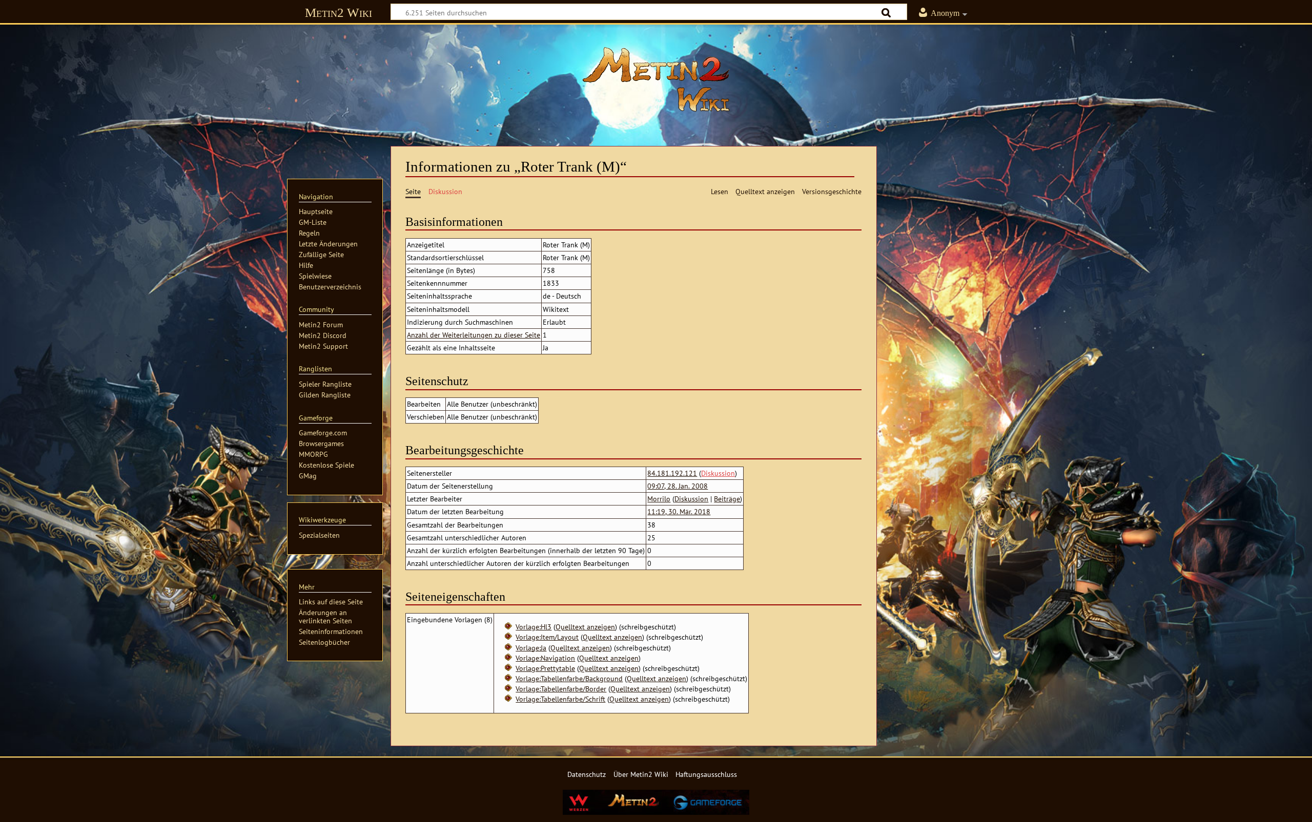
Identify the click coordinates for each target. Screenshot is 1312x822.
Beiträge (727, 498)
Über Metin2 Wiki (640, 774)
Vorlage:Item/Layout (547, 637)
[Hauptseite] (656, 79)
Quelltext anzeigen (585, 626)
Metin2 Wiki (338, 12)
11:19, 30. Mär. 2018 (678, 511)
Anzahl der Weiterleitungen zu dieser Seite (473, 335)
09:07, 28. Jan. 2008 (677, 486)
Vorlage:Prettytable (545, 668)
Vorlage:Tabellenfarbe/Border (561, 688)
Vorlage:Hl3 (533, 626)
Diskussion (718, 473)
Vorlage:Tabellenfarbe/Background (569, 678)
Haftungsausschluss (706, 774)
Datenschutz (586, 774)
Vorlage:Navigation (545, 658)
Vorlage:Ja (531, 647)
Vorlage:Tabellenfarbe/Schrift (560, 699)
